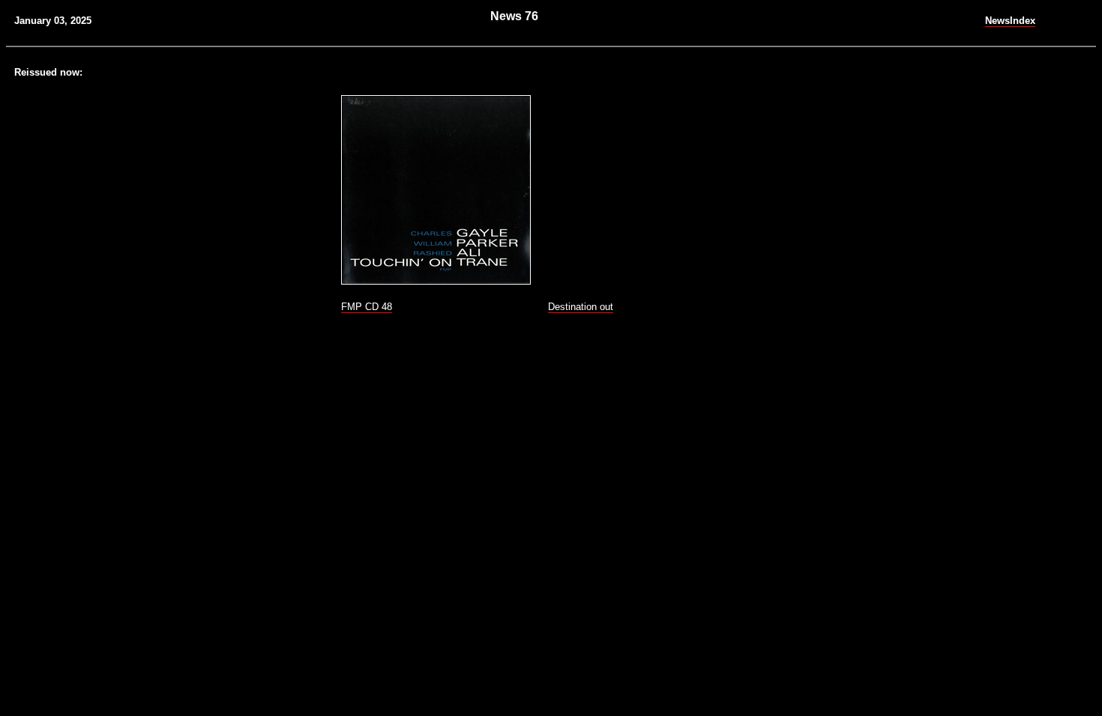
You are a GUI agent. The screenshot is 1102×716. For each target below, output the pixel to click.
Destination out (580, 306)
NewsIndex (1010, 20)
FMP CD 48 (366, 306)
